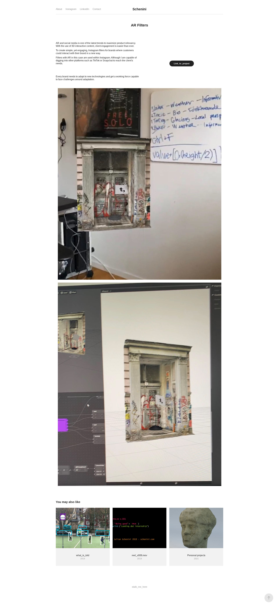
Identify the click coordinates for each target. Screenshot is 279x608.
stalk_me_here (139, 587)
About (59, 9)
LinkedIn (84, 9)
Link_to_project (181, 63)
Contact (97, 9)
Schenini (140, 9)
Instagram (71, 9)
